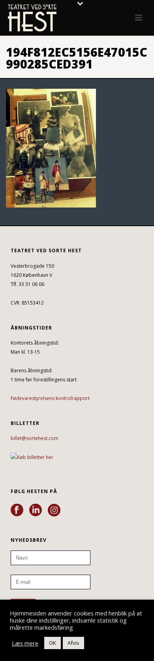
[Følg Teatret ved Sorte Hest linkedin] (35, 510)
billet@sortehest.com (34, 438)
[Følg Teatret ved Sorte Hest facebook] (17, 510)
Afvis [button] (73, 642)
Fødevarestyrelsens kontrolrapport (50, 398)
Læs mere (25, 643)
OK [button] (52, 642)
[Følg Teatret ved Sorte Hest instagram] (54, 510)
